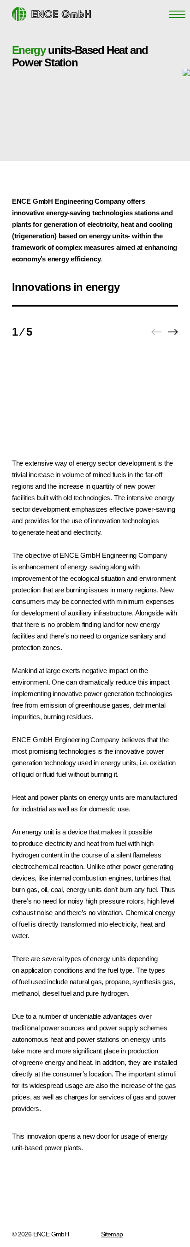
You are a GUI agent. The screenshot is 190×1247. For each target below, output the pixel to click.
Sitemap (112, 1234)
